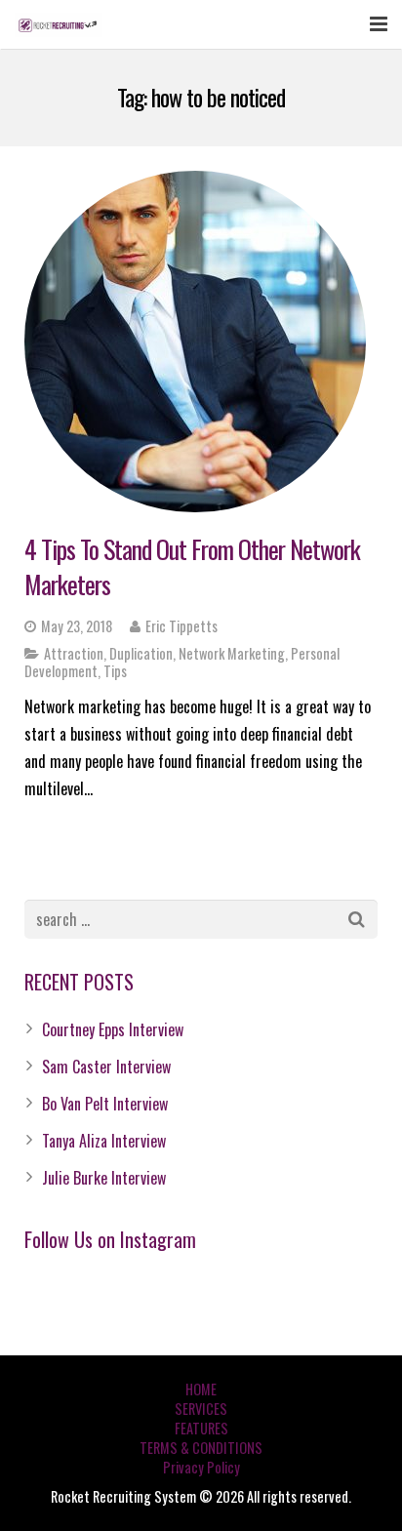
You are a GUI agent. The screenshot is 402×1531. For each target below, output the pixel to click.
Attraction (73, 653)
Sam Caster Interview (106, 1066)
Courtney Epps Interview (112, 1029)
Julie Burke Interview (104, 1177)
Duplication (141, 653)
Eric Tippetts (181, 626)
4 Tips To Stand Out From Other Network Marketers (192, 566)
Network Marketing (232, 653)
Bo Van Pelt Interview (105, 1103)
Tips (115, 671)
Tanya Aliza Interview (104, 1140)
